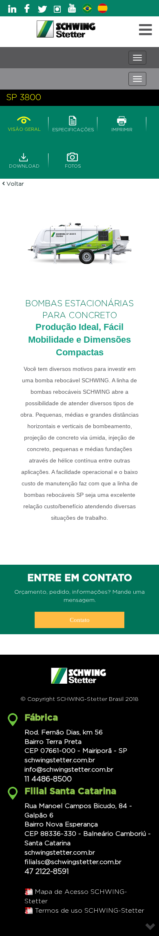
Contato (80, 620)
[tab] (24, 119)
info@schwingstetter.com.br (68, 769)
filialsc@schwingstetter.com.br (72, 862)
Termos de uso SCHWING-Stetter (89, 910)
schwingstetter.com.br (59, 760)
